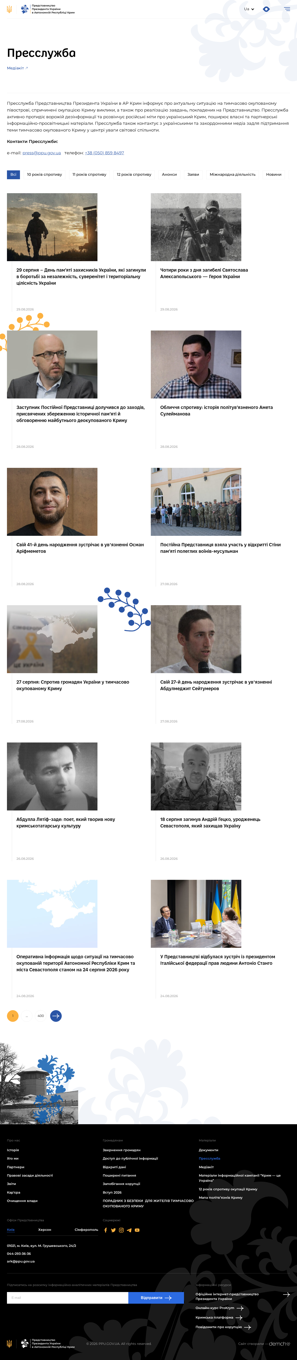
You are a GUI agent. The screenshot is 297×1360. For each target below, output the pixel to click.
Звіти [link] (11, 1184)
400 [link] (41, 1016)
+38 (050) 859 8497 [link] (104, 152)
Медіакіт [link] (15, 68)
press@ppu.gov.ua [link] (42, 152)
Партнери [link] (15, 1167)
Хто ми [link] (13, 1158)
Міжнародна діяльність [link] (232, 174)
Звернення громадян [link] (122, 1150)
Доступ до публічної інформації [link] (130, 1158)
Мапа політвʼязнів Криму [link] (220, 1197)
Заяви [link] (193, 174)
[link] (41, 9)
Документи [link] (208, 1150)
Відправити (151, 1298)
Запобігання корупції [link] (121, 1184)
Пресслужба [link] (209, 1158)
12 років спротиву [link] (134, 174)
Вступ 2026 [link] (112, 1192)
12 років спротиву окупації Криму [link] (228, 1189)
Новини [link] (273, 174)
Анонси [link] (169, 174)
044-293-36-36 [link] (19, 1254)
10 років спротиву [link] (44, 174)
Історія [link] (13, 1150)
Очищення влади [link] (22, 1201)
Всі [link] (13, 174)
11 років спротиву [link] (89, 174)
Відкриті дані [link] (114, 1167)
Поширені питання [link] (119, 1175)
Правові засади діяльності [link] (30, 1175)
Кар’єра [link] (13, 1192)
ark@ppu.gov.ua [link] (21, 1261)
